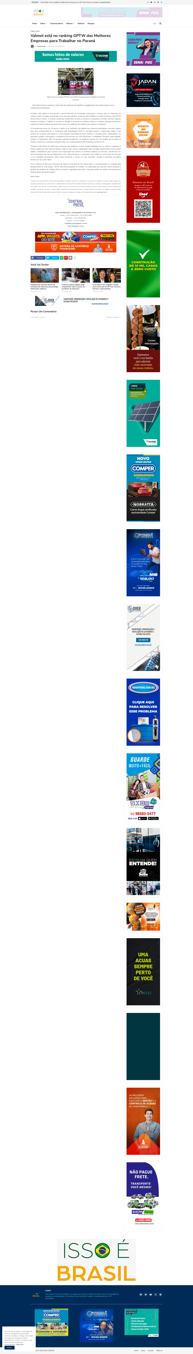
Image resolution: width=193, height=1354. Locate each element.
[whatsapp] (148, 2)
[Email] (70, 258)
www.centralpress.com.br (76, 226)
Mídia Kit (159, 1351)
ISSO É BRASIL (49, 1351)
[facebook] (141, 1294)
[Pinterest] (66, 258)
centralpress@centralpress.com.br (76, 223)
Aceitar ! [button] (9, 1348)
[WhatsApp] (62, 258)
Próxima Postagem (113, 317)
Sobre (42, 23)
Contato (151, 1351)
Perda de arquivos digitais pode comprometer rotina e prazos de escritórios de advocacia (73, 287)
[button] (155, 23)
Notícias (81, 23)
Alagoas (91, 23)
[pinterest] (160, 1294)
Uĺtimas (69, 23)
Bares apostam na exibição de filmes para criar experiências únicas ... (64, 2)
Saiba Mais (19, 1344)
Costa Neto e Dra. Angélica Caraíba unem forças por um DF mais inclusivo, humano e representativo (107, 287)
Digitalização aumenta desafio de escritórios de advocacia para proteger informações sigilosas (44, 287)
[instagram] (154, 2)
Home (34, 23)
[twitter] (158, 2)
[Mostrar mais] (75, 258)
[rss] (161, 2)
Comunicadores (56, 23)
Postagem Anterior (38, 317)
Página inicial (35, 31)
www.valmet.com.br (102, 192)
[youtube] (151, 2)
